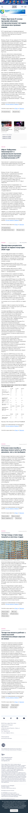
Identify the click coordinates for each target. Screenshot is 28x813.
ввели (9, 693)
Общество (3, 146)
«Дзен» (16, 108)
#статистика (14, 707)
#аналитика (18, 518)
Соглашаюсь (14, 810)
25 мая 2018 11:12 (23, 147)
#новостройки (5, 516)
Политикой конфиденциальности (16, 807)
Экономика (3, 242)
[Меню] (25, 6)
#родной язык (16, 111)
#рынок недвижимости (7, 518)
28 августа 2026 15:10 (23, 531)
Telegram (21, 108)
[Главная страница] (14, 7)
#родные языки (20, 229)
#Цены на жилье (15, 516)
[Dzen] (17, 718)
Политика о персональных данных (8, 788)
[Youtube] (24, 718)
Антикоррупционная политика (7, 790)
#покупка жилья (14, 613)
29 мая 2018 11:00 (23, 15)
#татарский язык (6, 111)
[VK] (4, 718)
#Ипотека (14, 611)
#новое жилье (5, 615)
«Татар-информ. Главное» (12, 104)
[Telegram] (10, 718)
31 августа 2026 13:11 (23, 444)
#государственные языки (8, 229)
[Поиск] (2, 7)
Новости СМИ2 (6, 136)
